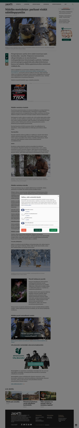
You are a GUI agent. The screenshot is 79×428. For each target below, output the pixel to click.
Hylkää (23, 230)
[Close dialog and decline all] (58, 195)
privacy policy (28, 205)
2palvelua (27, 211)
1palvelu (27, 219)
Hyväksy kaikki (53, 230)
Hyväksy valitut (38, 230)
